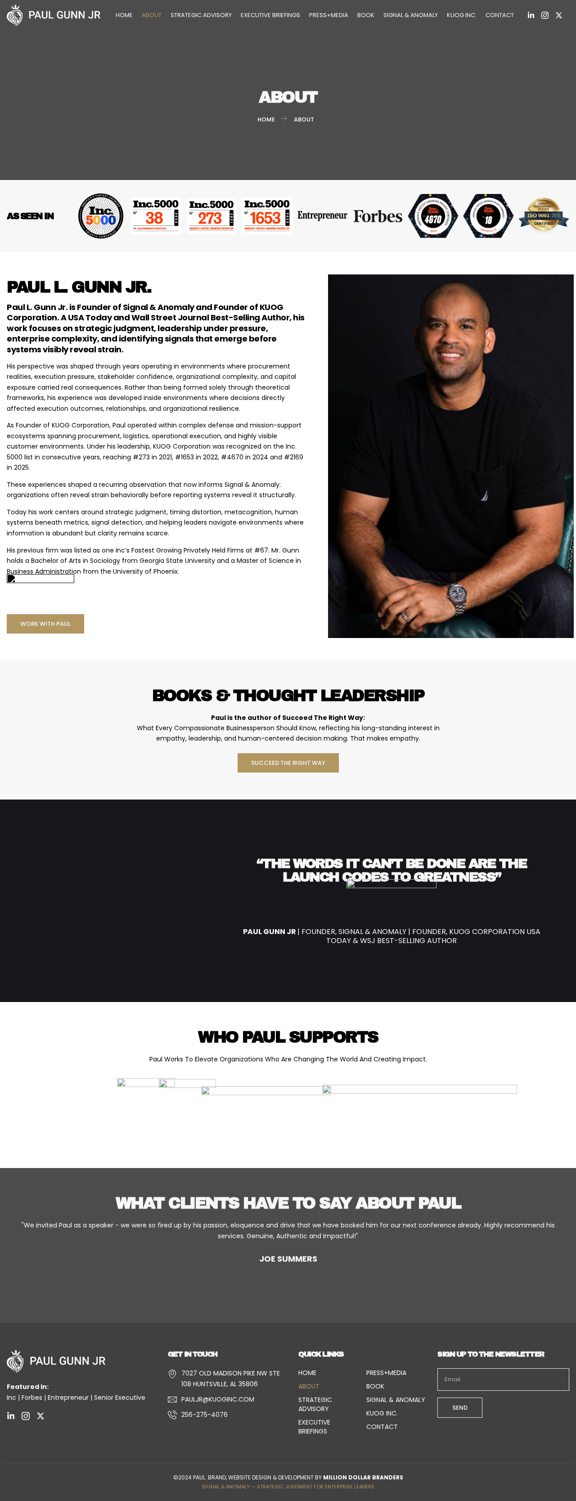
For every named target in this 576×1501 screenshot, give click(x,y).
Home (124, 15)
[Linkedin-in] (531, 15)
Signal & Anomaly (410, 15)
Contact (500, 15)
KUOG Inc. (462, 15)
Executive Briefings (270, 15)
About (152, 15)
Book (365, 15)
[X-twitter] (558, 15)
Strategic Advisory (201, 15)
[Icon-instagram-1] (545, 15)
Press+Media (328, 15)
